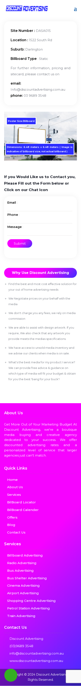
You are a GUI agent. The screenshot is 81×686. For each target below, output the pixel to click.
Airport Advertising (23, 593)
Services (14, 495)
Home (12, 480)
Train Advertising (21, 616)
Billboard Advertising (25, 555)
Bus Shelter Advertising (27, 578)
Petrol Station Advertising (28, 608)
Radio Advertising (22, 563)
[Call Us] (10, 675)
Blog (11, 525)
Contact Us (16, 532)
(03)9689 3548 (21, 646)
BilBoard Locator (21, 502)
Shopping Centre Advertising (31, 601)
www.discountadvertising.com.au (36, 661)
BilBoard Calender (23, 510)
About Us (15, 487)
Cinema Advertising (23, 585)
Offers (12, 517)
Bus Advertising (20, 570)
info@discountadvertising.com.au (37, 653)
